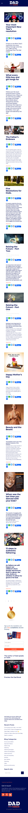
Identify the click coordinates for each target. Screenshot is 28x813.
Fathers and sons (8, 753)
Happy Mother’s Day (14, 375)
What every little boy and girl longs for (12, 77)
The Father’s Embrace (12, 138)
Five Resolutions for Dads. (13, 190)
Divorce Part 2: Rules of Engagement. (13, 729)
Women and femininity (15, 431)
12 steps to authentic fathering (11, 550)
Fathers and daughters (9, 751)
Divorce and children (9, 741)
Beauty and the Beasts (13, 428)
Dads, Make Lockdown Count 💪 (11, 731)
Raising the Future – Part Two (12, 248)
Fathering (12, 33)
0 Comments (9, 35)
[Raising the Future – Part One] (14, 297)
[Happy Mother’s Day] (14, 362)
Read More (8, 115)
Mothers (12, 255)
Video (16, 33)
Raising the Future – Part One (12, 307)
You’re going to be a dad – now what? (12, 727)
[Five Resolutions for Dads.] (14, 181)
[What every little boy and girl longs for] (14, 67)
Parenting (17, 81)
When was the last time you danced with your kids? (13, 497)
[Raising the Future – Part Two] (14, 239)
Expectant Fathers (8, 743)
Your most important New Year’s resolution (13, 28)
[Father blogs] (11, 620)
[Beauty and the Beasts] (14, 414)
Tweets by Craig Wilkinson (7, 782)
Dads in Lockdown (8, 735)
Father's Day (7, 745)
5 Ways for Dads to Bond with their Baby (13, 733)
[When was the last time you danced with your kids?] (14, 482)
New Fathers (7, 759)
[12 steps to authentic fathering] (14, 539)
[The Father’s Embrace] (14, 130)
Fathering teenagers (9, 749)
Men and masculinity (9, 755)
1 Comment (18, 141)
